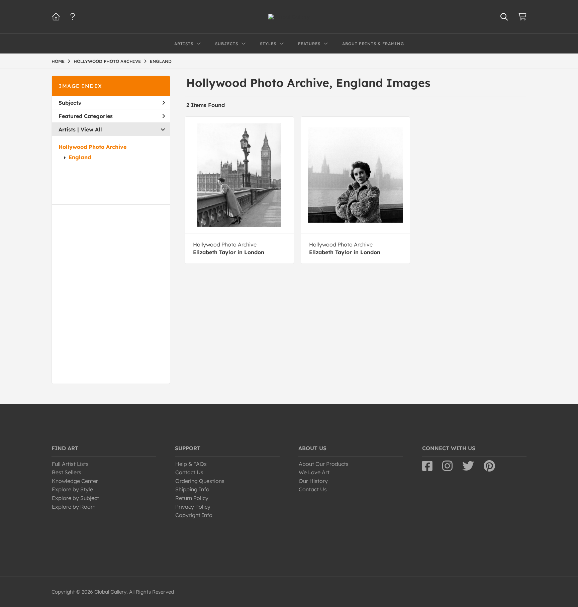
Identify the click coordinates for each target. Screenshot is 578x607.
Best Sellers (66, 472)
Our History (313, 481)
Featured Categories (86, 116)
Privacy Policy (192, 506)
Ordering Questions (199, 481)
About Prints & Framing (373, 43)
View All (91, 129)
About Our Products (324, 464)
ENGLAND (161, 61)
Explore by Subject (75, 498)
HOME (58, 61)
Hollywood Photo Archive (92, 146)
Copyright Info (193, 515)
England (80, 157)
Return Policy (191, 498)
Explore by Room (74, 506)
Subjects (70, 102)
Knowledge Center (75, 481)
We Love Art (314, 472)
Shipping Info (192, 489)
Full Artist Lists (70, 464)
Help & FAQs (191, 464)
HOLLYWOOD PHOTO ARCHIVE (107, 61)
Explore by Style (72, 489)
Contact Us (189, 472)
